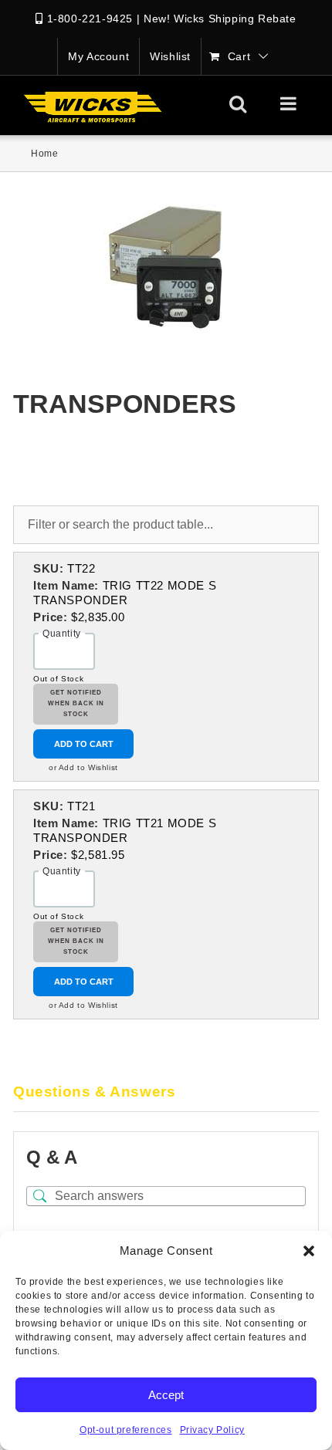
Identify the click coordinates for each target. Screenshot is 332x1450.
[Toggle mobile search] (238, 103)
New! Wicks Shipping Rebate (220, 18)
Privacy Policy (212, 1430)
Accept (166, 1394)
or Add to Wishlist (83, 767)
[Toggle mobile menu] (290, 103)
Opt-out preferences (125, 1430)
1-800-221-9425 (90, 18)
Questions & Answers (94, 1091)
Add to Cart (83, 744)
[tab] (166, 1092)
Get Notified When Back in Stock (76, 703)
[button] (309, 1251)
